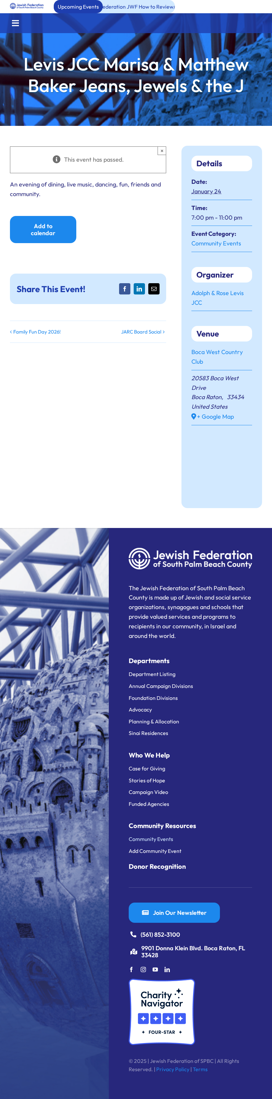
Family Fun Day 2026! (37, 332)
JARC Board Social (141, 332)
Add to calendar (43, 229)
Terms (200, 1069)
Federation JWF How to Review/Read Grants (112, 6)
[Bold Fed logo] (26, 6)
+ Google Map (215, 416)
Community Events (216, 243)
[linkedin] (167, 969)
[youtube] (155, 969)
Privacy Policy (172, 1069)
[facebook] (131, 969)
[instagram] (143, 969)
